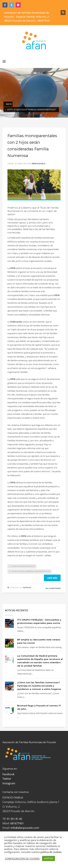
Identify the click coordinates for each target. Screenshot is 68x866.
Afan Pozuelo (38, 164)
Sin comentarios (53, 588)
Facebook (8, 774)
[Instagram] (18, 4)
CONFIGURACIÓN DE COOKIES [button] (22, 858)
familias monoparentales (23, 566)
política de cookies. (51, 852)
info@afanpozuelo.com (25, 828)
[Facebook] (4, 4)
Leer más (52, 577)
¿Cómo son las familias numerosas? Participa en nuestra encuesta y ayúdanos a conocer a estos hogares (39, 685)
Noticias (27, 587)
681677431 (44, 20)
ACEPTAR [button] (48, 858)
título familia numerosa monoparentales (31, 571)
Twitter (6, 778)
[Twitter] (11, 4)
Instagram (8, 783)
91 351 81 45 (14, 819)
